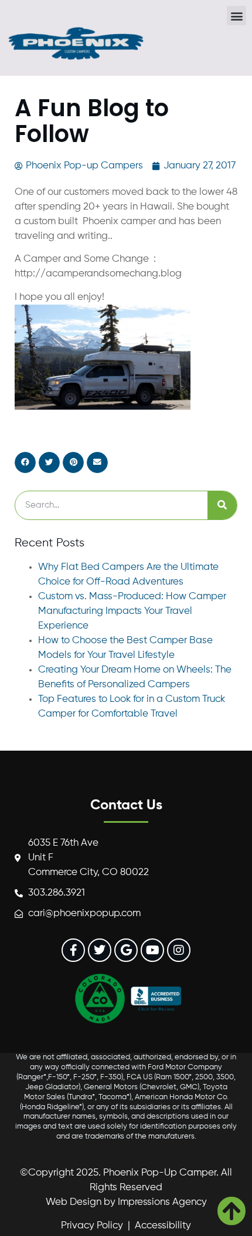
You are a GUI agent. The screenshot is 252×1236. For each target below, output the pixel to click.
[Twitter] (99, 950)
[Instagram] (178, 950)
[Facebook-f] (73, 950)
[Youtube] (152, 950)
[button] (236, 15)
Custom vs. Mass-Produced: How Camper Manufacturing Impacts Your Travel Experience (132, 611)
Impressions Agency (162, 1202)
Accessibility (163, 1226)
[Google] (126, 950)
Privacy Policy (92, 1226)
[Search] (222, 505)
